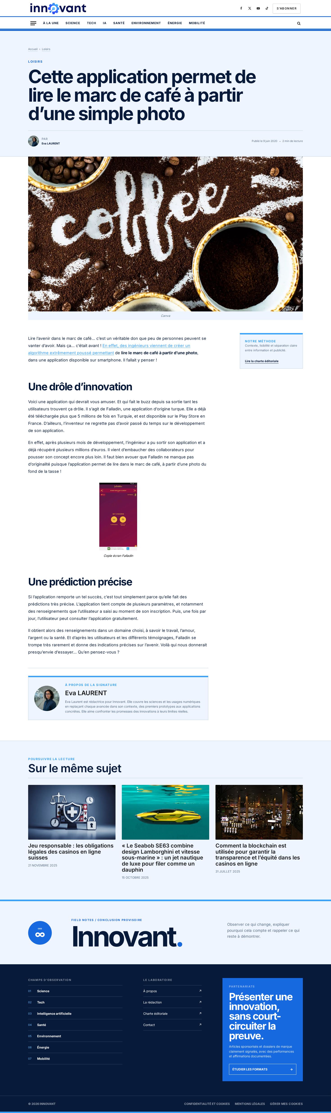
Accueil (33, 49)
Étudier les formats (262, 1069)
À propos (172, 991)
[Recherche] (298, 23)
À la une (51, 23)
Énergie (175, 23)
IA (105, 23)
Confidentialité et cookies (207, 1104)
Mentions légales (250, 1104)
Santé (119, 23)
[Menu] (33, 23)
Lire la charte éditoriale (262, 361)
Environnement (146, 23)
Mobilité (197, 23)
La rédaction (172, 1002)
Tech (91, 23)
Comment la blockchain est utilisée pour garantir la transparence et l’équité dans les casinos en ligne (257, 854)
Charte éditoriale (172, 1013)
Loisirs (46, 49)
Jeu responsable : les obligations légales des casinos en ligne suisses (70, 851)
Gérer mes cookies (286, 1104)
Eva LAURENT (86, 693)
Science (73, 23)
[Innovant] (58, 8)
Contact (172, 1025)
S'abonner (287, 8)
